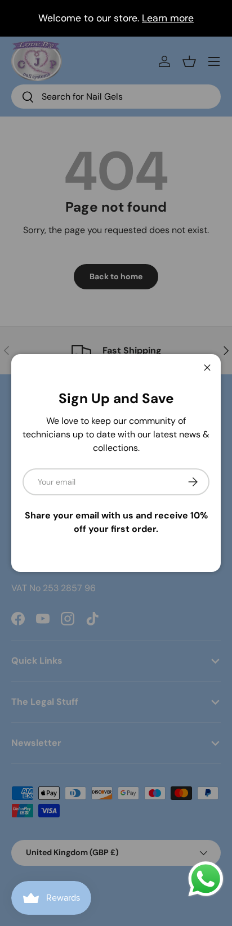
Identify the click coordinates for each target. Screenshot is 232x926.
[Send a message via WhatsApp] (205, 879)
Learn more (168, 18)
